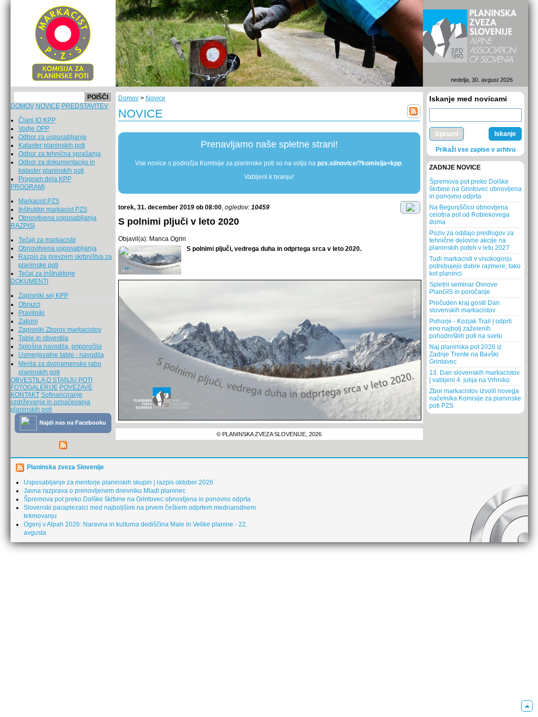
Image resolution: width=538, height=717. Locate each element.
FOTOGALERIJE (34, 387)
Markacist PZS (38, 201)
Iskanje (505, 134)
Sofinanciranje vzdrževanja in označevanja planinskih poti (50, 402)
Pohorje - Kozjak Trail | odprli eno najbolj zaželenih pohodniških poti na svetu (470, 329)
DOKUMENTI (29, 281)
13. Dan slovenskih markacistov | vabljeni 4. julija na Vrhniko (474, 376)
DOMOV (22, 106)
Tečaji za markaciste (47, 240)
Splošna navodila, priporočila (60, 346)
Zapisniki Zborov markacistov (59, 329)
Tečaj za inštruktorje (46, 273)
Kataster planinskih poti (51, 145)
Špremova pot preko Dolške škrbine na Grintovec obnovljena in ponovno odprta (475, 189)
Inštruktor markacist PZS (52, 209)
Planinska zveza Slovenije (65, 467)
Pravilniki (31, 313)
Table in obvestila (43, 338)
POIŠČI (97, 97)
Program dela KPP (44, 179)
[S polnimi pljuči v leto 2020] (149, 260)
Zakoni (28, 321)
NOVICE (48, 106)
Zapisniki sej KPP (43, 295)
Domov (128, 98)
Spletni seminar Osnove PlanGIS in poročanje (463, 288)
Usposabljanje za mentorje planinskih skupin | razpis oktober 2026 (118, 482)
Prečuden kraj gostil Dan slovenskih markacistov (464, 306)
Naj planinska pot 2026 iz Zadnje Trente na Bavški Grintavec (465, 354)
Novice (155, 98)
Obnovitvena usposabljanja (57, 218)
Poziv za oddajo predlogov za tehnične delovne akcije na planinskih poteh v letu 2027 (471, 240)
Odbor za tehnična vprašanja (59, 153)
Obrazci (29, 304)
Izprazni (446, 134)
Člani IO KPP (37, 120)
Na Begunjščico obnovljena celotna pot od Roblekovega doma (469, 215)
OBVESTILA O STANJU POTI (51, 380)
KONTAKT (25, 394)
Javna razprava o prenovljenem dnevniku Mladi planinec (104, 490)
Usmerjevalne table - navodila (61, 354)
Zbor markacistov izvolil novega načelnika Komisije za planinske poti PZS (475, 398)
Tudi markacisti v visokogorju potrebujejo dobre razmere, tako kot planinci (475, 266)
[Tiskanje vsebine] (410, 206)
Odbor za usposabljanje (52, 137)
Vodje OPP (33, 128)
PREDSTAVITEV (84, 106)
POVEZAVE (75, 387)
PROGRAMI (28, 187)
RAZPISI (23, 225)
